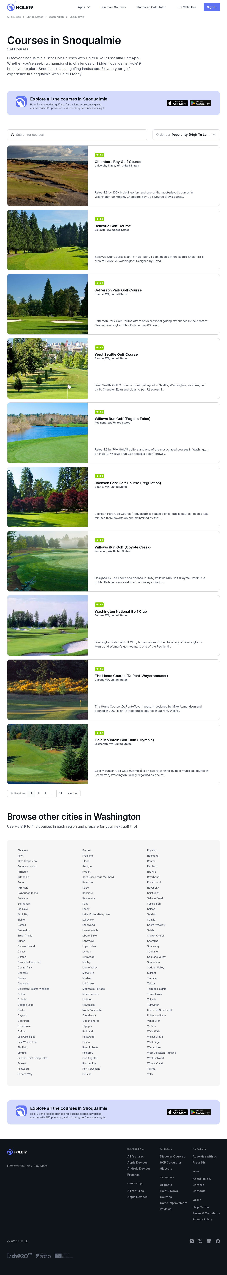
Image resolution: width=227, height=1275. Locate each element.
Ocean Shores (90, 1020)
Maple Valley (90, 967)
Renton (151, 860)
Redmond (153, 855)
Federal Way (25, 1073)
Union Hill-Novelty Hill (159, 1010)
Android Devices (139, 1168)
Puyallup (152, 850)
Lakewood (88, 924)
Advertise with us (205, 1156)
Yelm (150, 1073)
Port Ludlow (89, 1063)
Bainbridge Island (28, 892)
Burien (21, 940)
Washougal (153, 1042)
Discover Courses (172, 1156)
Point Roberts (90, 1047)
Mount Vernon (90, 994)
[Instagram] (192, 1241)
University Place (156, 1015)
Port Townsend (91, 1068)
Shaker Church (156, 935)
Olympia (87, 1026)
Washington (56, 16)
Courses (166, 1197)
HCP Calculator (170, 1162)
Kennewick (88, 898)
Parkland (87, 1031)
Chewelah (23, 983)
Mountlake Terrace (93, 988)
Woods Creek (155, 1063)
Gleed (86, 860)
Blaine (21, 919)
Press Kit (199, 1162)
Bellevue (23, 898)
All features (135, 1156)
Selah (150, 930)
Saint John (153, 892)
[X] (200, 1241)
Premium (133, 1174)
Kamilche (87, 882)
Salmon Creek (155, 898)
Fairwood (23, 1068)
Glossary (166, 1168)
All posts (166, 1185)
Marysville (88, 972)
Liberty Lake (89, 935)
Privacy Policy (202, 1219)
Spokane (152, 951)
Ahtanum (23, 850)
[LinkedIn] (209, 1241)
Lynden (86, 951)
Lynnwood (88, 956)
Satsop (151, 908)
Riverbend (153, 876)
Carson (22, 956)
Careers (198, 1185)
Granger (87, 866)
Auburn (22, 882)
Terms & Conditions (206, 1213)
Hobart (86, 871)
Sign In (211, 7)
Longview (88, 940)
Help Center (201, 1207)
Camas (22, 951)
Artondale (23, 876)
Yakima (151, 1068)
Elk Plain (22, 1047)
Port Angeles (90, 1058)
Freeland (87, 855)
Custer (21, 1010)
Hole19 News (169, 1191)
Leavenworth (90, 930)
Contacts (199, 1191)
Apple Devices (137, 1162)
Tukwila (151, 999)
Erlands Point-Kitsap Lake (32, 1058)
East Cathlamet (26, 1036)
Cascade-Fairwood (29, 962)
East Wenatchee (27, 1042)
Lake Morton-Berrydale (96, 914)
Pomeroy (87, 1052)
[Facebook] (218, 1241)
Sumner (151, 972)
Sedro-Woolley (156, 924)
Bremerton (24, 930)
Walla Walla (153, 1031)
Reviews (165, 1209)
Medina (86, 978)
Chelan (22, 978)
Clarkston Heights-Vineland (33, 988)
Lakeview (88, 919)
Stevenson (153, 962)
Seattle (151, 919)
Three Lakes (154, 994)
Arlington (23, 871)
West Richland (155, 1058)
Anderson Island (27, 866)
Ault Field (23, 887)
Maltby (86, 962)
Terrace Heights (156, 988)
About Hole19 (202, 1179)
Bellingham (24, 903)
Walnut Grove (155, 1036)
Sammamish (154, 903)
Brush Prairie (25, 935)
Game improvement (173, 1203)
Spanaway (153, 946)
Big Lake (23, 908)
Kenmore (87, 892)
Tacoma (152, 978)
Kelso (85, 887)
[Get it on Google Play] (200, 103)
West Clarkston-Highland (161, 1052)
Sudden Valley (155, 967)
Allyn (20, 855)
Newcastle (88, 1004)
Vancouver (153, 1020)
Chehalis (23, 972)
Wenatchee (154, 1047)
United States (34, 16)
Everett (22, 1063)
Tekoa (151, 983)
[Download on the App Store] (177, 103)
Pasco (86, 1042)
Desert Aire (24, 1026)
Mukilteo (87, 999)
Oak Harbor (89, 1015)
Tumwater (153, 1004)
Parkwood (88, 1036)
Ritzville (151, 871)
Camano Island (26, 946)
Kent (85, 903)
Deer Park (24, 1020)
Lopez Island (89, 946)
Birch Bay (23, 914)
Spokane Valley (156, 956)
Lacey (86, 908)
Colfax (21, 994)
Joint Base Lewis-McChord (98, 876)
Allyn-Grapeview (27, 860)
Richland (152, 866)
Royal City (153, 887)
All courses (14, 16)
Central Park (25, 967)
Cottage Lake (26, 1004)
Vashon (151, 1026)
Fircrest (86, 850)
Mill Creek (88, 983)
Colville (22, 999)
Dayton (22, 1015)
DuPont (22, 1031)
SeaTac (151, 914)
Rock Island (154, 882)
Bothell (22, 924)
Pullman (86, 1073)
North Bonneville (92, 1010)
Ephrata (22, 1052)
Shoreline (152, 940)
